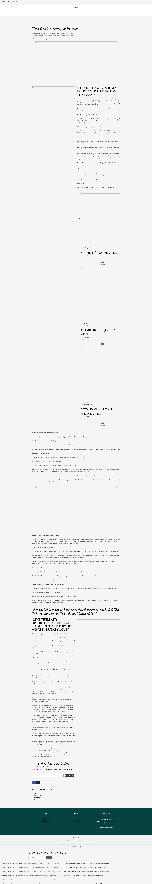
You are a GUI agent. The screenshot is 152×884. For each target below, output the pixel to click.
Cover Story (38, 795)
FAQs (75, 825)
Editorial (88, 12)
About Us (45, 819)
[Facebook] (34, 782)
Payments (76, 823)
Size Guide (76, 819)
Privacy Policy (46, 821)
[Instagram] (38, 782)
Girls (69, 12)
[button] (3, 4)
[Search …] (37, 857)
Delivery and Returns (76, 821)
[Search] (49, 857)
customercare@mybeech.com (107, 821)
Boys (62, 12)
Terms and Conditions (45, 823)
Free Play (78, 12)
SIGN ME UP (69, 775)
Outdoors (37, 797)
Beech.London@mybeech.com (108, 829)
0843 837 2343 (110, 823)
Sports (37, 799)
